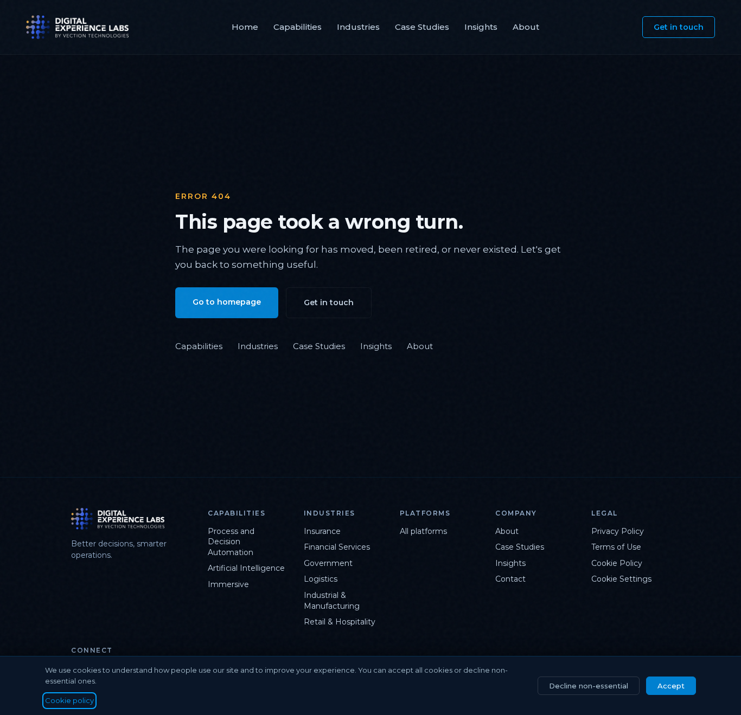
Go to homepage (227, 302)
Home (245, 27)
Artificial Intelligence (246, 568)
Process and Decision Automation (231, 541)
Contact (510, 579)
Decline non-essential (588, 685)
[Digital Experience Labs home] (130, 519)
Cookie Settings (621, 579)
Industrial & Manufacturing (332, 600)
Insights (480, 27)
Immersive (228, 584)
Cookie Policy (616, 563)
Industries (358, 27)
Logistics (320, 579)
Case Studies (422, 27)
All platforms (423, 531)
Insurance (322, 531)
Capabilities (297, 27)
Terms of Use (616, 547)
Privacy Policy (617, 531)
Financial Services (337, 547)
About (526, 27)
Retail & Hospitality (339, 622)
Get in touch (679, 27)
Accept (671, 685)
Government (328, 563)
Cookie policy (69, 700)
